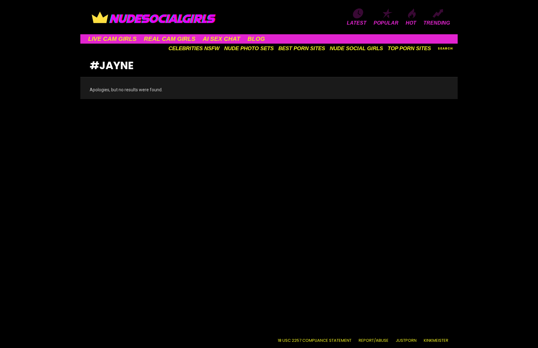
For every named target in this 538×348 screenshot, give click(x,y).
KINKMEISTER (436, 340)
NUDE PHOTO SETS (249, 48)
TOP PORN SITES (409, 48)
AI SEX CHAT (221, 39)
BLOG (256, 39)
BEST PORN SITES (301, 48)
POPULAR (386, 23)
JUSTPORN (406, 340)
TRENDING (436, 23)
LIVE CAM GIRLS (112, 39)
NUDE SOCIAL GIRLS (356, 48)
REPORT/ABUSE (374, 340)
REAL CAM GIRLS (170, 39)
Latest (356, 23)
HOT (411, 23)
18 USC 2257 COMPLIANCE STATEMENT (315, 340)
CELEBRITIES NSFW (193, 48)
